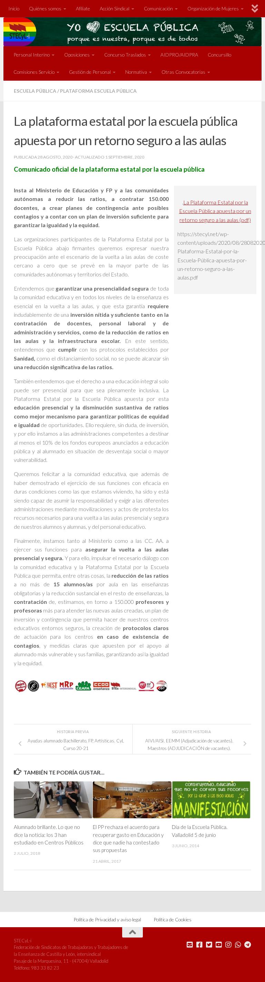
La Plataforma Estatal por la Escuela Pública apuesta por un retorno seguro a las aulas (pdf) (215, 211)
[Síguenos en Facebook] (199, 944)
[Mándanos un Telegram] (247, 944)
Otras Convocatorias (183, 72)
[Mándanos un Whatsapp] (238, 944)
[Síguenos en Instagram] (228, 944)
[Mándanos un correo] (189, 944)
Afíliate (83, 8)
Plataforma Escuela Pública (98, 91)
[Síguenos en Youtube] (218, 944)
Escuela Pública (35, 91)
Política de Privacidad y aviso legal (107, 919)
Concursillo (219, 55)
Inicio (13, 8)
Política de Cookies (173, 919)
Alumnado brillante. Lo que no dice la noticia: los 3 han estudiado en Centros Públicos (49, 835)
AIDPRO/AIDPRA (179, 55)
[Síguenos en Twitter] (209, 944)
